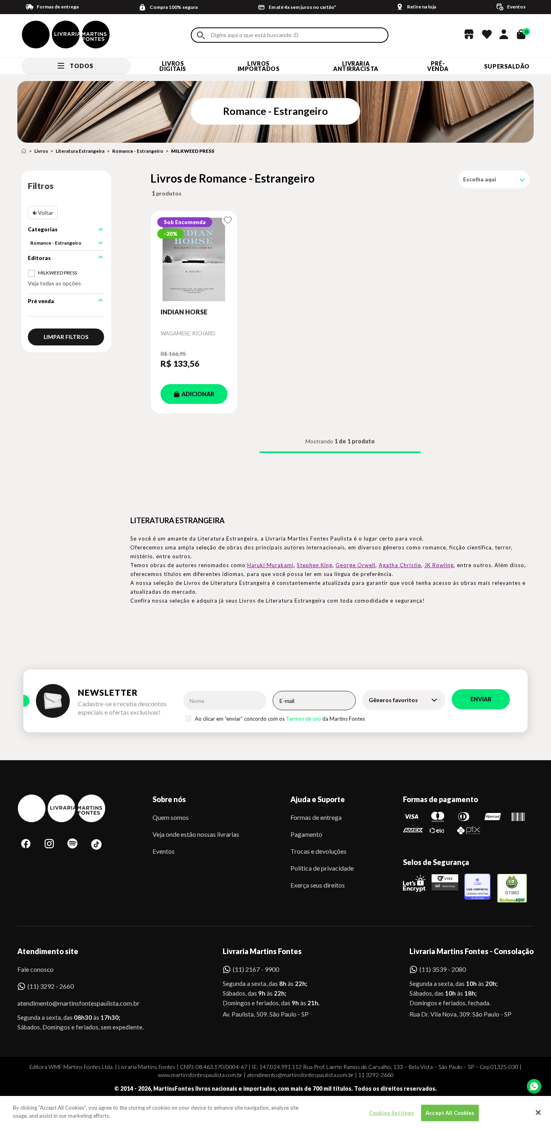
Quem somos (170, 817)
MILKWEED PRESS (192, 151)
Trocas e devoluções (318, 851)
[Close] (538, 1112)
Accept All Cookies (450, 1113)
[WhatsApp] (534, 1086)
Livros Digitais (172, 66)
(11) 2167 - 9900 (256, 969)
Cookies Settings (391, 1113)
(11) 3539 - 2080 (443, 969)
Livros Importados (259, 66)
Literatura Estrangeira (80, 151)
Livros (41, 151)
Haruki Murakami (270, 565)
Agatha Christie (400, 565)
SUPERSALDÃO (507, 66)
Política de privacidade (322, 868)
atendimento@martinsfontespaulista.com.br (71, 1003)
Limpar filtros (66, 336)
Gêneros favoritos (393, 700)
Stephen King (314, 565)
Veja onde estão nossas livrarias (195, 834)
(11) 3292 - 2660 (50, 986)
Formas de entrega (316, 817)
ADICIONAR (198, 394)
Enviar (480, 699)
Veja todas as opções (54, 283)
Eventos (163, 851)
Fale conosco (35, 969)
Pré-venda (438, 66)
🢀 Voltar (42, 212)
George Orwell (356, 565)
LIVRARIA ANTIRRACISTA (355, 66)
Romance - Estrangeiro (137, 151)
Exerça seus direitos (317, 885)
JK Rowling (439, 565)
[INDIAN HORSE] (194, 259)
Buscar (201, 35)
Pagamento (306, 834)
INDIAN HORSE (184, 312)
